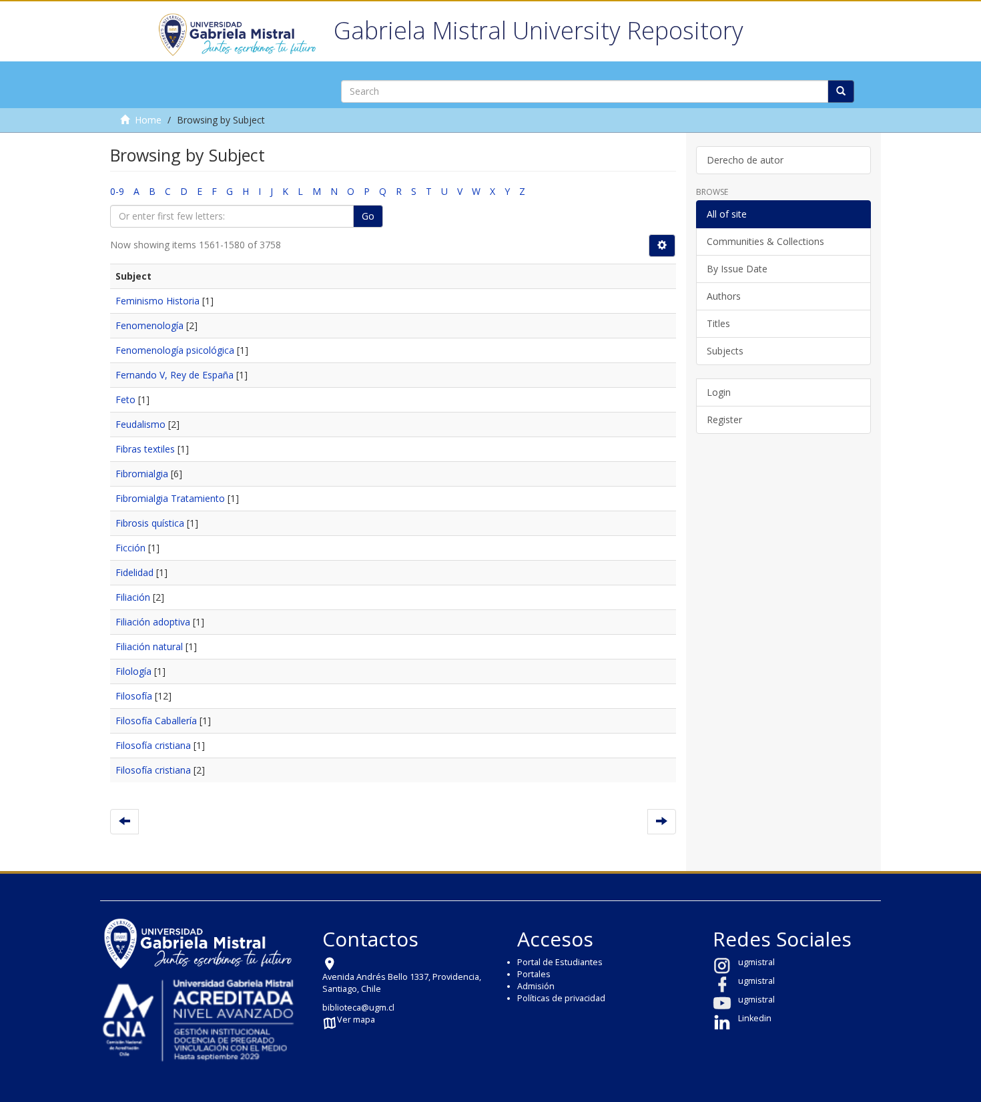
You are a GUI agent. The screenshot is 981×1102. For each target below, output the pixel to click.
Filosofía (133, 696)
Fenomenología (149, 325)
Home (148, 119)
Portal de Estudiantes (560, 962)
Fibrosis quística (149, 523)
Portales (534, 974)
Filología (133, 671)
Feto (125, 399)
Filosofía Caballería (156, 720)
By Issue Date (737, 268)
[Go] (841, 91)
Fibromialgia (141, 473)
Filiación (132, 597)
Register (724, 419)
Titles (718, 323)
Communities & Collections (765, 241)
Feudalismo (140, 424)
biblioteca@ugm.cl (358, 1007)
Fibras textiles (145, 449)
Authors (724, 296)
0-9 (117, 191)
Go (368, 216)
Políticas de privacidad (561, 998)
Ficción (130, 547)
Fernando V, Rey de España (174, 374)
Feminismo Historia (157, 300)
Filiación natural (149, 646)
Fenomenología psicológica (174, 350)
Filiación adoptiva (152, 621)
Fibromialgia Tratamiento (170, 498)
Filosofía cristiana (153, 770)
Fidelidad (134, 572)
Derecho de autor (745, 160)
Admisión (536, 986)
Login (719, 392)
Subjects (725, 350)
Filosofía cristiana (153, 745)
